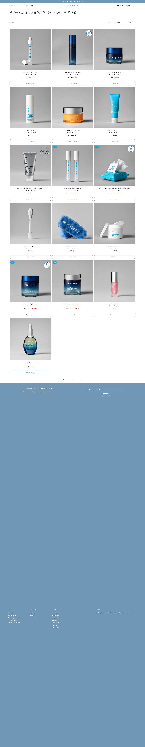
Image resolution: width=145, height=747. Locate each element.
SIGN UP (105, 395)
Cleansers (55, 613)
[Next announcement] (135, 1)
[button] (12, 6)
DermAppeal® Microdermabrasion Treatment (30, 188)
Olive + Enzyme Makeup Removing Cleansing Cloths (114, 188)
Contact (10, 613)
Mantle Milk (30, 130)
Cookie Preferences (14, 623)
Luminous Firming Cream (72, 130)
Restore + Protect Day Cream (72, 304)
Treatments (55, 620)
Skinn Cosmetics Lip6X (30, 72)
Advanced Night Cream (30, 304)
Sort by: (110, 22)
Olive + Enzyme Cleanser (114, 130)
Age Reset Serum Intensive (72, 72)
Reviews (32, 615)
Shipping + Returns (14, 618)
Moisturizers (56, 618)
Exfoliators (55, 615)
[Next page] (81, 380)
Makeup (54, 625)
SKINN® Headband (72, 246)
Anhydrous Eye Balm (114, 72)
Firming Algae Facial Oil (30, 362)
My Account (12, 615)
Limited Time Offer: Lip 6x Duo (72, 188)
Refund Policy (12, 620)
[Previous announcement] (10, 1)
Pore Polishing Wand (30, 246)
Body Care (55, 627)
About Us (33, 613)
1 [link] (63, 380)
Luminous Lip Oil (115, 304)
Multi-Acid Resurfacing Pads (114, 246)
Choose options (30, 83)
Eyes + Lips (56, 623)
